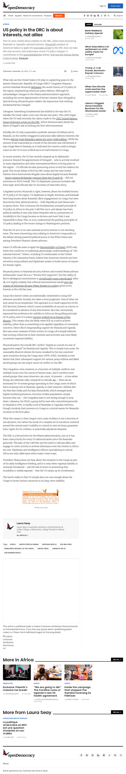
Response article (49, 544)
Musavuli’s (51, 44)
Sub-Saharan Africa (12, 553)
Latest (89, 24)
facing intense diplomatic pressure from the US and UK (34, 177)
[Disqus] (41, 591)
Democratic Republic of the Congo (19, 548)
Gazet (45, 771)
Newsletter (8, 683)
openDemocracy (94, 36)
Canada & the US (59, 548)
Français (23, 58)
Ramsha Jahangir (94, 58)
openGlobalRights (32, 54)
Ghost (38, 771)
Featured (98, 24)
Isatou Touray (72, 699)
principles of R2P (43, 47)
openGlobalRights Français (15, 718)
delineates (36, 87)
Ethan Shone (92, 114)
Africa (6, 24)
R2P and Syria (65, 544)
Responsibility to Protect (53, 247)
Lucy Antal (91, 95)
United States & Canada (29, 544)
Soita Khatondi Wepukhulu (47, 699)
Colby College (23, 529)
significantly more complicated (55, 278)
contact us (7, 632)
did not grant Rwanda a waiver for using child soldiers (39, 139)
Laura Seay (10, 63)
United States (43, 548)
